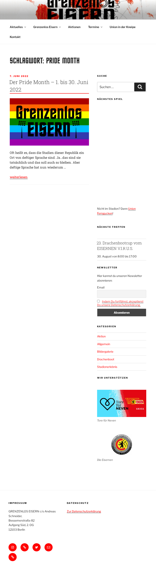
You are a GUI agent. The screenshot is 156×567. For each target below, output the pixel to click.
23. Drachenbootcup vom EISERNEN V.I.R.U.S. (119, 245)
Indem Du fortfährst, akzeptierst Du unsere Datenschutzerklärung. (120, 303)
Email (100, 287)
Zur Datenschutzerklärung (84, 511)
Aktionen (74, 27)
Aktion (101, 336)
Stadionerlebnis (107, 366)
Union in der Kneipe (122, 27)
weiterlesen (19, 177)
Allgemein (103, 344)
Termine (93, 27)
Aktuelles (16, 27)
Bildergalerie (105, 351)
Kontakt (15, 37)
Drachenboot (105, 359)
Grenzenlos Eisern (45, 27)
